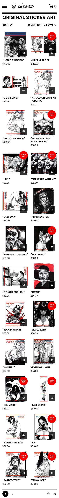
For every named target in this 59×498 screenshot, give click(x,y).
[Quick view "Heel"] (23, 172)
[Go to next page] (55, 494)
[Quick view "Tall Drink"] (52, 397)
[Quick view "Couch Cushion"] (23, 284)
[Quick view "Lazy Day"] (23, 209)
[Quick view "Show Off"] (52, 473)
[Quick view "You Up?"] (23, 360)
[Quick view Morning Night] (52, 360)
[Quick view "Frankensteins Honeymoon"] (52, 131)
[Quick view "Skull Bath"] (52, 322)
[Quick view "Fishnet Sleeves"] (23, 435)
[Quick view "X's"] (52, 435)
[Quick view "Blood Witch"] (23, 322)
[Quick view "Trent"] (52, 284)
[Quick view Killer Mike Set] (52, 53)
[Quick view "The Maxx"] (23, 397)
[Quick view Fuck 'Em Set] (23, 90)
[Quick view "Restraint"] (52, 247)
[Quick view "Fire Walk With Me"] (52, 172)
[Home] (26, 6)
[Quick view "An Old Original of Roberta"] (52, 90)
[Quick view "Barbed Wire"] (23, 473)
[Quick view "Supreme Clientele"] (23, 247)
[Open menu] (4, 6)
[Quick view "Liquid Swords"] (23, 53)
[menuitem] (29, 25)
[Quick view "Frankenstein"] (52, 209)
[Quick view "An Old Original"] (23, 131)
